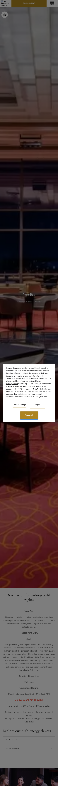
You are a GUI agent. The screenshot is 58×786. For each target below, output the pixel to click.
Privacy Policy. (12, 384)
